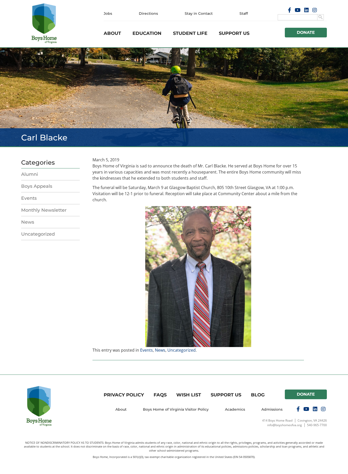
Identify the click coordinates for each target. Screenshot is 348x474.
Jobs (108, 13)
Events (29, 198)
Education (147, 33)
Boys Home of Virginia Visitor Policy (176, 409)
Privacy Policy (124, 395)
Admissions (272, 409)
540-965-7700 (317, 425)
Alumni (29, 174)
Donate (306, 32)
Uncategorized (38, 234)
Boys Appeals (36, 186)
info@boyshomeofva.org (284, 425)
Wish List (188, 395)
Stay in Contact (199, 13)
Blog (258, 395)
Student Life (190, 33)
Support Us (234, 33)
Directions (148, 13)
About (112, 33)
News (27, 222)
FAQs (160, 395)
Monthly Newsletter (43, 210)
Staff (243, 13)
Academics (235, 409)
